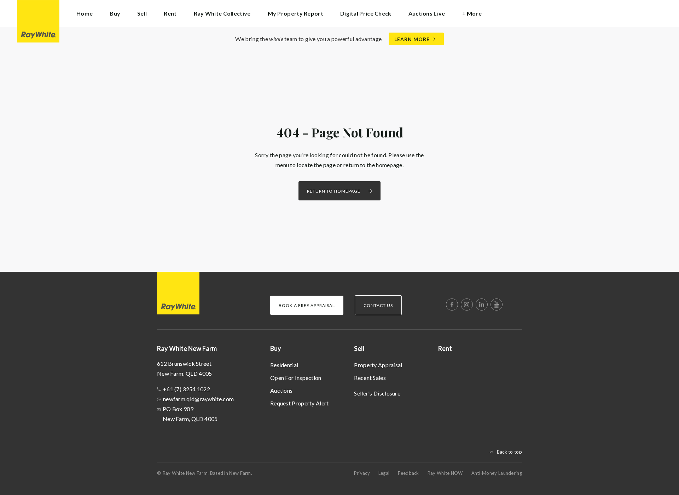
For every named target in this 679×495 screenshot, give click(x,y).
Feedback (408, 473)
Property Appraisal (378, 365)
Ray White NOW (445, 473)
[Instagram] (467, 304)
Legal (384, 473)
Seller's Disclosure (377, 393)
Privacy (362, 473)
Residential (284, 365)
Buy (275, 348)
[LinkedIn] (482, 304)
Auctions (281, 390)
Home (84, 13)
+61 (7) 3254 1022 (186, 389)
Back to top (509, 452)
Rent (170, 13)
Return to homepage (333, 191)
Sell (359, 348)
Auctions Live (426, 13)
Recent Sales (370, 377)
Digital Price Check (365, 13)
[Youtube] (497, 304)
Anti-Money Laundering (496, 473)
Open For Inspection (295, 377)
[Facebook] (452, 304)
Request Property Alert (299, 403)
